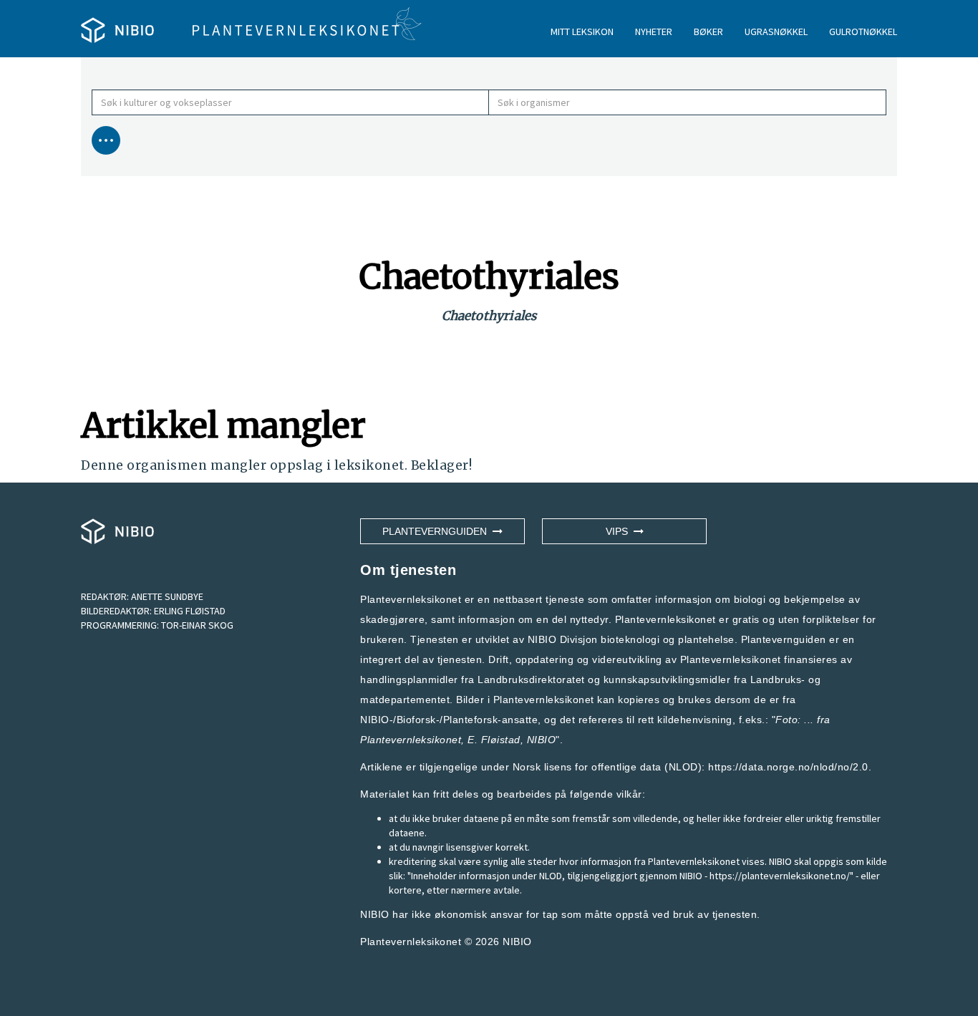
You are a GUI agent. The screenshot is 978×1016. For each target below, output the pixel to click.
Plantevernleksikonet (410, 739)
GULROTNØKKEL (863, 31)
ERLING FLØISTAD (190, 610)
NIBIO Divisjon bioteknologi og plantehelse (631, 639)
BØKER (708, 31)
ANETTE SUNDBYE (167, 596)
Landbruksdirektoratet (531, 679)
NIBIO (517, 941)
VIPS (620, 531)
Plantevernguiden (437, 531)
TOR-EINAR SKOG (197, 625)
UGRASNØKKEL (776, 31)
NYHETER (653, 31)
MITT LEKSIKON (582, 31)
